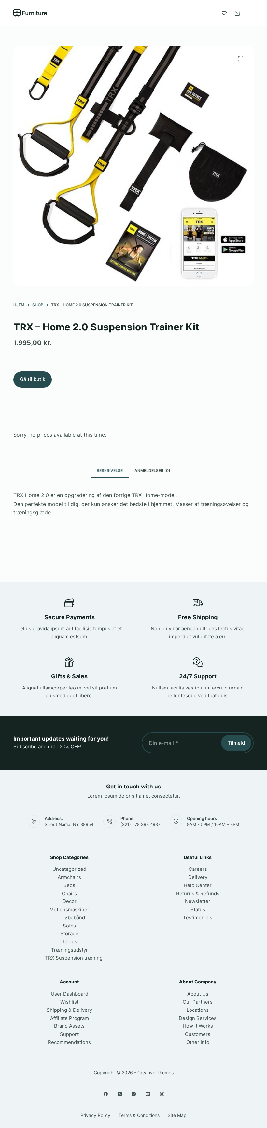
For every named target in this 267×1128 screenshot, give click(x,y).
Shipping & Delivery (69, 1010)
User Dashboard (69, 994)
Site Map (177, 1115)
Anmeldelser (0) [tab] (152, 470)
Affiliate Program (69, 1018)
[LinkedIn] (148, 1094)
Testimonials (197, 917)
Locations (198, 1010)
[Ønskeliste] (224, 13)
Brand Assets (69, 1026)
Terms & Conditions (139, 1115)
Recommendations (69, 1042)
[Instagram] (134, 1094)
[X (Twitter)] (120, 1094)
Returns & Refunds (197, 893)
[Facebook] (106, 1094)
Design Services (198, 1018)
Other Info (197, 1042)
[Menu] (251, 13)
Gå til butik (32, 379)
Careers (198, 869)
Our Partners (198, 1002)
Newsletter (197, 901)
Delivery (197, 877)
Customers (197, 1034)
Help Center (198, 885)
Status (197, 909)
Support (69, 1034)
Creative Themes (155, 1072)
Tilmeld (236, 743)
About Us (197, 994)
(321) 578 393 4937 (140, 824)
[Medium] (162, 1094)
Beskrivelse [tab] (110, 470)
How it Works (198, 1026)
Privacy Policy (95, 1115)
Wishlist (69, 1002)
